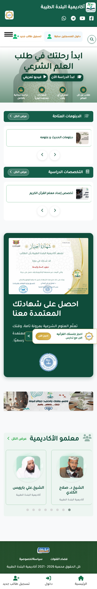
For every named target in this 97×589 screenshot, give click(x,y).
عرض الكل (20, 116)
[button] (69, 509)
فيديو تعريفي (32, 77)
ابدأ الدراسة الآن (63, 77)
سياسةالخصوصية (31, 559)
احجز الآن (43, 336)
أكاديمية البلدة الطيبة (63, 7)
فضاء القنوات (59, 559)
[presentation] (55, 155)
